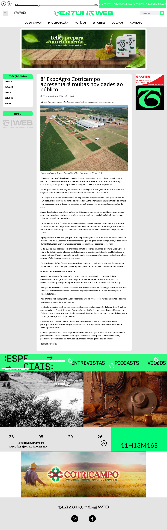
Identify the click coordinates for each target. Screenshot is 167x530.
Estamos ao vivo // (128, 3)
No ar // (112, 3)
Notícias (80, 22)
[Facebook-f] (16, 13)
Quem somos (33, 22)
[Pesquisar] (162, 13)
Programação (58, 22)
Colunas (118, 22)
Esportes (99, 22)
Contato (136, 22)
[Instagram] (20, 13)
